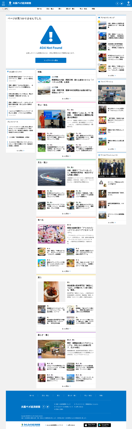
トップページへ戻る (51, 60)
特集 (93, 9)
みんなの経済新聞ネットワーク (30, 425)
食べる (39, 9)
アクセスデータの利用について (64, 406)
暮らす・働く (70, 9)
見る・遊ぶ (50, 9)
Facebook (117, 3)
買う (60, 9)
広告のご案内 (59, 409)
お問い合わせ (79, 406)
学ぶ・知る (83, 9)
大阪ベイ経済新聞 (20, 3)
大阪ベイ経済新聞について (63, 404)
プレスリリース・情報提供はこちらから (87, 404)
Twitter (121, 3)
